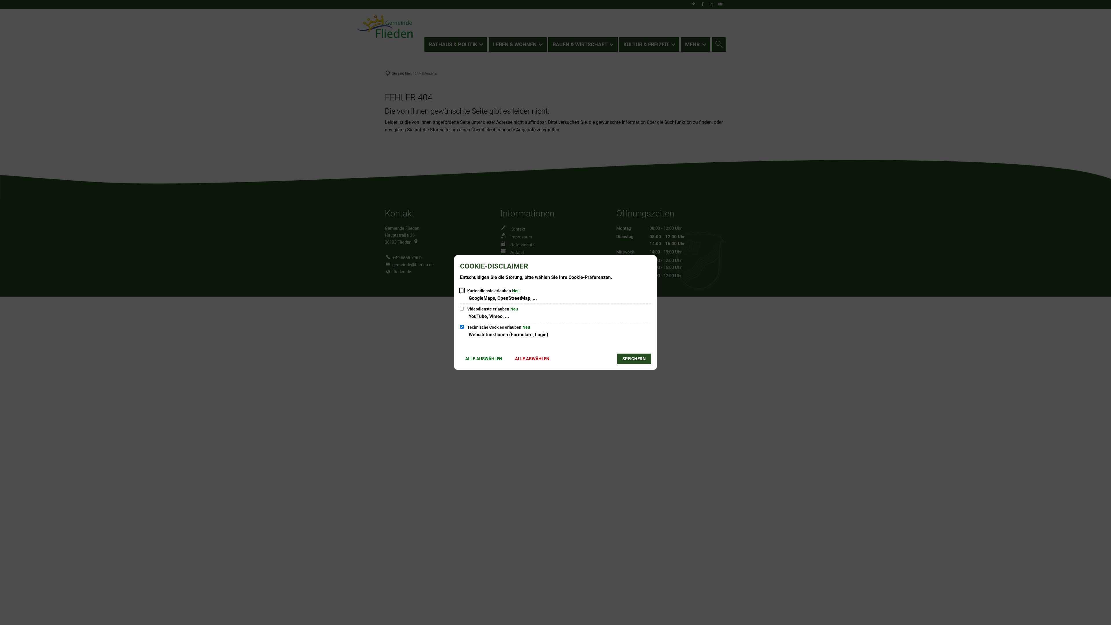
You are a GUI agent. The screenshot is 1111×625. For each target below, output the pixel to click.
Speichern (634, 358)
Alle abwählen (532, 358)
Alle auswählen (483, 358)
